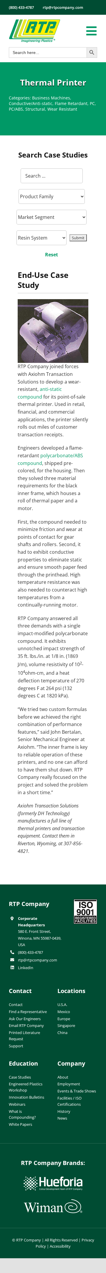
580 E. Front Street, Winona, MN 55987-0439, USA (39, 938)
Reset (51, 254)
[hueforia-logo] (53, 1179)
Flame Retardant (71, 103)
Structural (35, 109)
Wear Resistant (62, 109)
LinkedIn (25, 967)
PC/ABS (16, 109)
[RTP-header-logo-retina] (34, 21)
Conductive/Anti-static (30, 103)
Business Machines (51, 98)
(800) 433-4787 (30, 952)
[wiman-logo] (53, 1201)
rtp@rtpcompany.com (37, 960)
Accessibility (60, 1246)
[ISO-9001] (85, 901)
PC (92, 103)
